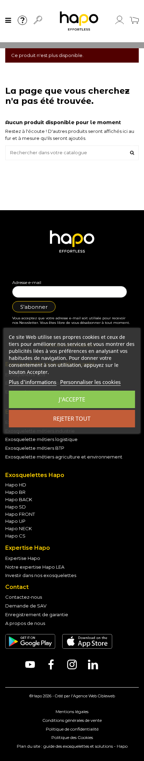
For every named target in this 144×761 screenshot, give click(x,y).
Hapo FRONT (20, 514)
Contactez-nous (23, 597)
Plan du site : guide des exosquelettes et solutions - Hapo (72, 746)
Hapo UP (15, 521)
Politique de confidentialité (72, 729)
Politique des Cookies (72, 737)
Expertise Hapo (22, 558)
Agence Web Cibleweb (94, 696)
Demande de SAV (25, 606)
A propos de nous (25, 623)
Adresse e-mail (26, 282)
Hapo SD (15, 507)
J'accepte (72, 399)
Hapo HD (15, 485)
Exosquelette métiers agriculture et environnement (63, 457)
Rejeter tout (72, 418)
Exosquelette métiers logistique (41, 439)
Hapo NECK (18, 528)
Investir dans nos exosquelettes (40, 575)
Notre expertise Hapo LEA (34, 567)
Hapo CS (15, 536)
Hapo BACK (18, 499)
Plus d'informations (32, 381)
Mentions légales (72, 711)
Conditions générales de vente (72, 720)
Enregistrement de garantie (36, 614)
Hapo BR (15, 492)
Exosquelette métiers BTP (34, 448)
